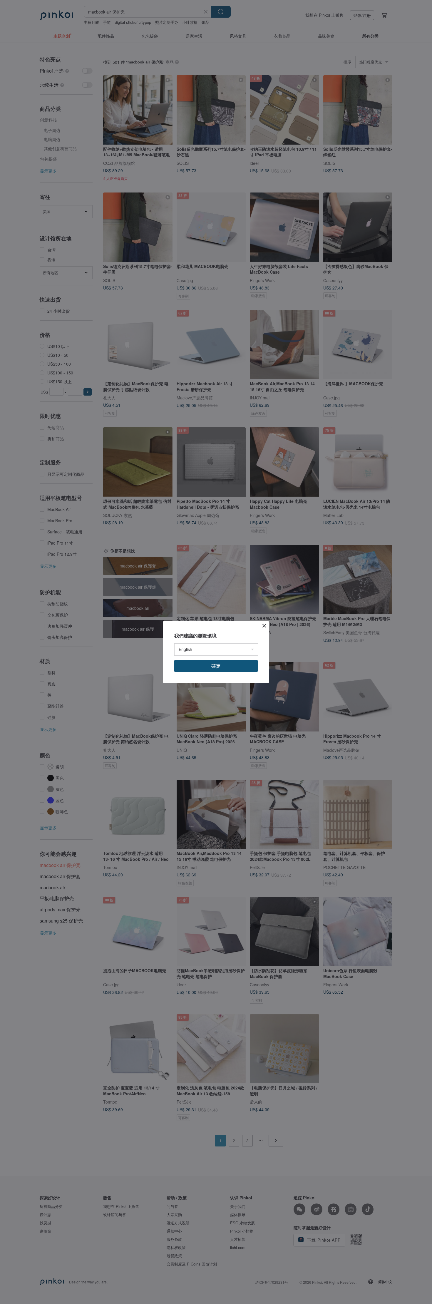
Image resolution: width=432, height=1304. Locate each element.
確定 (216, 665)
